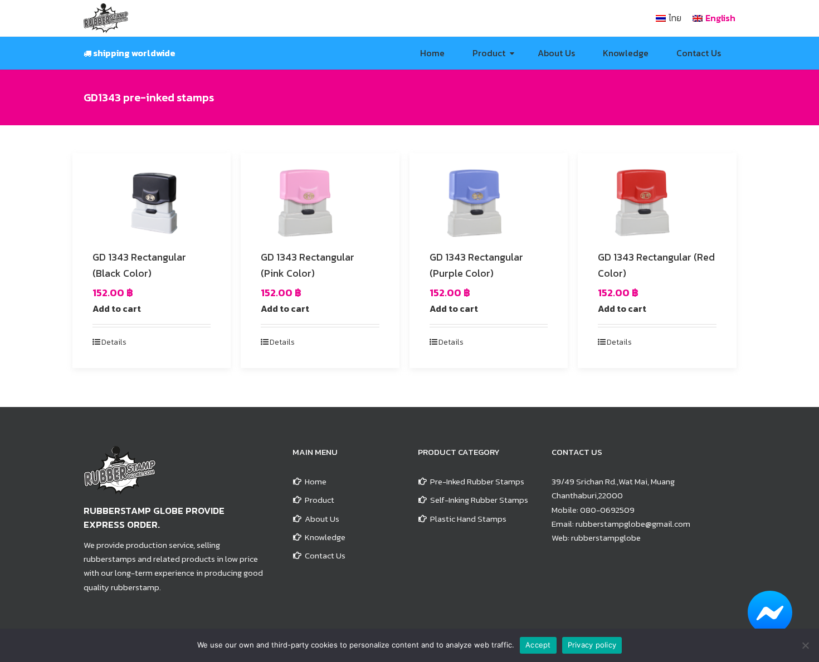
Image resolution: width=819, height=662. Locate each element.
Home (315, 481)
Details (113, 342)
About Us (322, 518)
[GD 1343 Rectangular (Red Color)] (657, 202)
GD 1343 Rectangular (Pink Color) (307, 265)
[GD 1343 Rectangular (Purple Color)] (489, 202)
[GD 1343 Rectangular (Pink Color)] (320, 202)
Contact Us (325, 555)
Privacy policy (592, 644)
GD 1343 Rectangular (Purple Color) (476, 265)
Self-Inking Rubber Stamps (479, 499)
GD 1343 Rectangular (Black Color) (139, 265)
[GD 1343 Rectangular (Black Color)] (152, 202)
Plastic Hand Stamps (468, 518)
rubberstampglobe (606, 537)
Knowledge (325, 537)
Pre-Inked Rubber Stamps (477, 481)
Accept (538, 644)
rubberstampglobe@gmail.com (633, 523)
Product (319, 499)
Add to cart (116, 308)
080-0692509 (607, 509)
